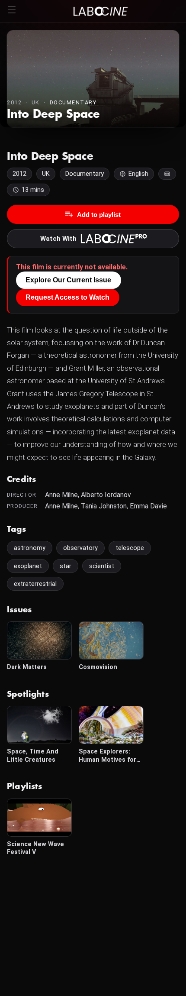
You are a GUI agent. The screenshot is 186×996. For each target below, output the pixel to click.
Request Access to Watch (67, 297)
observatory (80, 547)
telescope (129, 547)
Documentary (73, 102)
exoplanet (28, 566)
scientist (101, 566)
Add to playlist (99, 214)
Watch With (58, 239)
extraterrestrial (35, 583)
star (65, 566)
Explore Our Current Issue (68, 280)
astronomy (29, 547)
